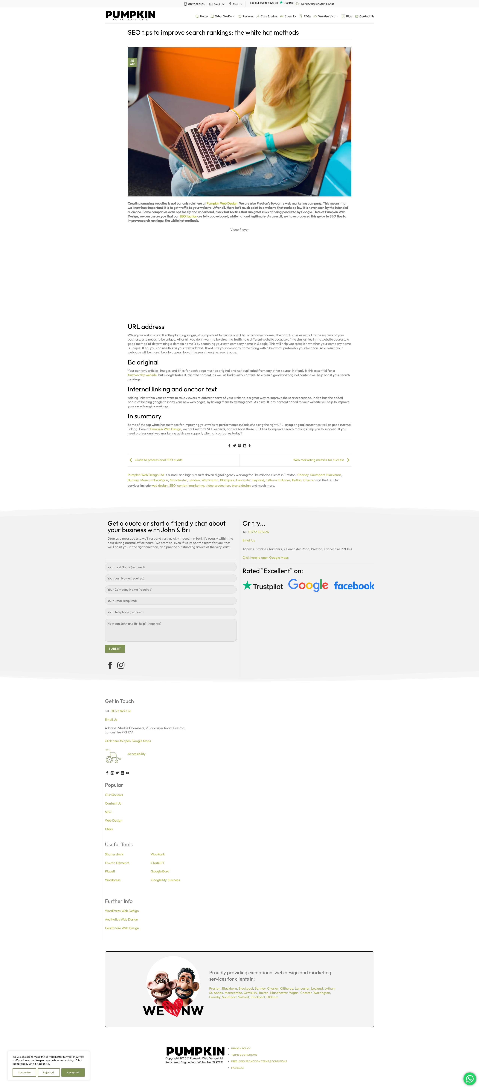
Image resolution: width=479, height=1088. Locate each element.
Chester (309, 480)
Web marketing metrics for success (319, 460)
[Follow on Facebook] (110, 666)
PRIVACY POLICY (241, 1048)
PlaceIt (110, 871)
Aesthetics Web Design (121, 919)
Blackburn (333, 475)
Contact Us (366, 16)
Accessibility (137, 754)
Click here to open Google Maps (265, 557)
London (194, 480)
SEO (172, 485)
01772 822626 (196, 4)
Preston (214, 988)
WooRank (158, 854)
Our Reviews (114, 795)
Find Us (237, 4)
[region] (48, 1066)
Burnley (133, 480)
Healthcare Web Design (122, 928)
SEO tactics (188, 216)
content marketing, (191, 485)
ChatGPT (158, 863)
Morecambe (149, 480)
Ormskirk (250, 993)
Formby (214, 997)
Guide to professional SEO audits (158, 460)
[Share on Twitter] (234, 446)
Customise (24, 1072)
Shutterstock (114, 854)
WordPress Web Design (122, 911)
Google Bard (160, 871)
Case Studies (269, 16)
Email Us (219, 4)
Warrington (210, 480)
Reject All (48, 1072)
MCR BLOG (237, 1067)
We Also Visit (326, 16)
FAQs (307, 16)
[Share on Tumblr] (249, 446)
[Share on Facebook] (229, 446)
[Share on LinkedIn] (244, 446)
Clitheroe (286, 988)
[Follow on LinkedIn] (122, 773)
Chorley (303, 475)
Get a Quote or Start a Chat (317, 3)
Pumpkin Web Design (222, 203)
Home (204, 16)
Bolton (297, 480)
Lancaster (243, 480)
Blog (349, 16)
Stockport (258, 997)
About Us (291, 16)
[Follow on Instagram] (120, 666)
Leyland (258, 480)
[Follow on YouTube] (127, 773)
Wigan (163, 480)
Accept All (73, 1072)
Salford (243, 997)
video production (218, 485)
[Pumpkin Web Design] (130, 15)
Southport (317, 475)
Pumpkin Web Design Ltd (146, 475)
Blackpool (227, 480)
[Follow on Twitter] (117, 773)
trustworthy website (142, 375)
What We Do (223, 16)
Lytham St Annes (278, 480)
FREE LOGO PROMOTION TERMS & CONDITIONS (259, 1061)
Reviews (248, 16)
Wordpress (112, 880)
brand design (241, 485)
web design (159, 485)
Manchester (178, 480)
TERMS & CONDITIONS (244, 1054)
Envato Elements (117, 863)
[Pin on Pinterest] (239, 446)
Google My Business (165, 880)
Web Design (113, 820)
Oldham (272, 997)
